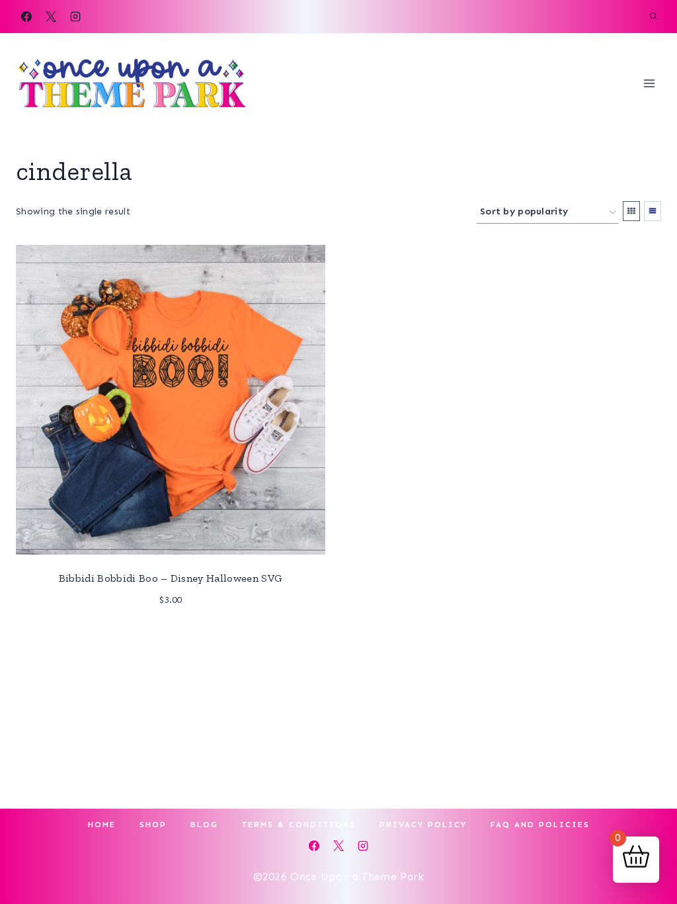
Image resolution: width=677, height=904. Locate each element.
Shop (153, 824)
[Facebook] (26, 16)
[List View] (652, 211)
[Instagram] (75, 16)
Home (102, 824)
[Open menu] (649, 83)
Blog (204, 824)
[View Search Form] (653, 16)
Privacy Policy (423, 824)
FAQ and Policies (540, 824)
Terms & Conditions (299, 824)
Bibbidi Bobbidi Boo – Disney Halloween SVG (170, 578)
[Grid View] (631, 211)
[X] (50, 16)
